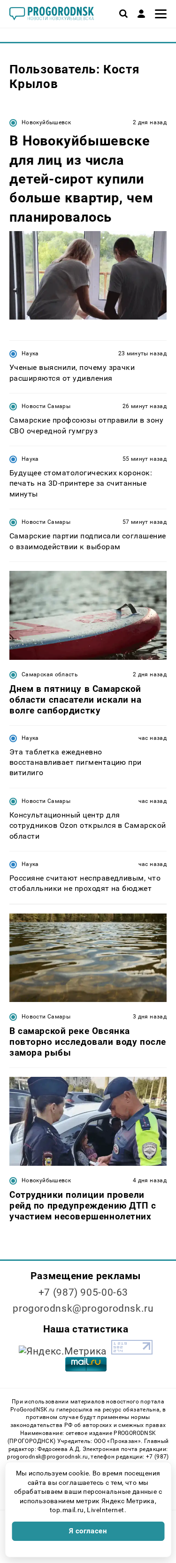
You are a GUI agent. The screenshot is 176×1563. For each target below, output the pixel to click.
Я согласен (88, 1531)
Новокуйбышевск (46, 122)
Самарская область (50, 674)
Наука (30, 353)
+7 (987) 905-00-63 (83, 1292)
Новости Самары (46, 406)
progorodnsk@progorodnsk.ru (83, 1308)
